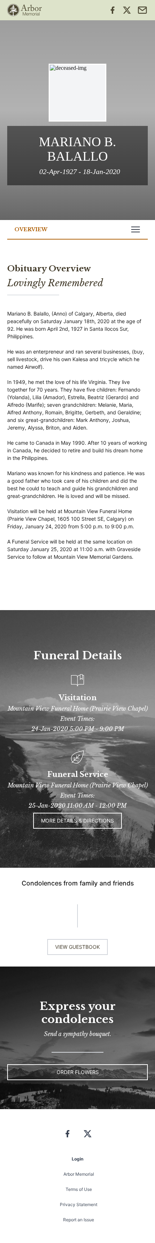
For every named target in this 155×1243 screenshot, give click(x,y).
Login (77, 1159)
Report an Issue (78, 1219)
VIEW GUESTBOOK (77, 947)
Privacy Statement (78, 1204)
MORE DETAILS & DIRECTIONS (77, 820)
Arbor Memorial (78, 1174)
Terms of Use (79, 1189)
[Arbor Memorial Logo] (24, 10)
